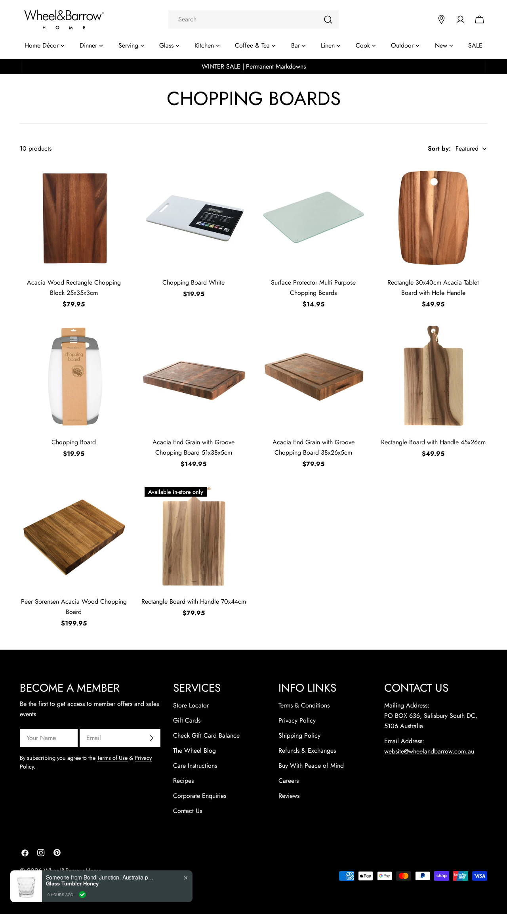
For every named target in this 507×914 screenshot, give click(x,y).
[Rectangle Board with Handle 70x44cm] (194, 536)
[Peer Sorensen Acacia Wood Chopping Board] (74, 536)
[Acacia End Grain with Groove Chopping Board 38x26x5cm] (313, 377)
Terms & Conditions (304, 705)
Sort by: (439, 148)
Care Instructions (195, 765)
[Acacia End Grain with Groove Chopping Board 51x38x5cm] (194, 377)
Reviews (288, 795)
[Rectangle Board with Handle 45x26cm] (433, 377)
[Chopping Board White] (194, 217)
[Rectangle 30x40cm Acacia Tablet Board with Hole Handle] (433, 217)
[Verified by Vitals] (82, 894)
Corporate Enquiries (199, 795)
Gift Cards (186, 720)
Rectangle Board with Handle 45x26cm (433, 442)
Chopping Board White (193, 282)
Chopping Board (73, 442)
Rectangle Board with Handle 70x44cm (193, 601)
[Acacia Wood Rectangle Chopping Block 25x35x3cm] (74, 217)
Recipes (183, 780)
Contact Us (187, 810)
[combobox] (253, 19)
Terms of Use (112, 758)
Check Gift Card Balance (206, 735)
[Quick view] (117, 180)
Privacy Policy (297, 720)
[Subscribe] (151, 738)
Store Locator (191, 705)
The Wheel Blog (194, 750)
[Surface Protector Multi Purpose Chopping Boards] (313, 217)
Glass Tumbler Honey (72, 883)
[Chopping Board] (74, 377)
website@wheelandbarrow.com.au (429, 751)
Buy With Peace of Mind (311, 765)
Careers (288, 780)
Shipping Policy (299, 735)
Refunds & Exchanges (307, 750)
